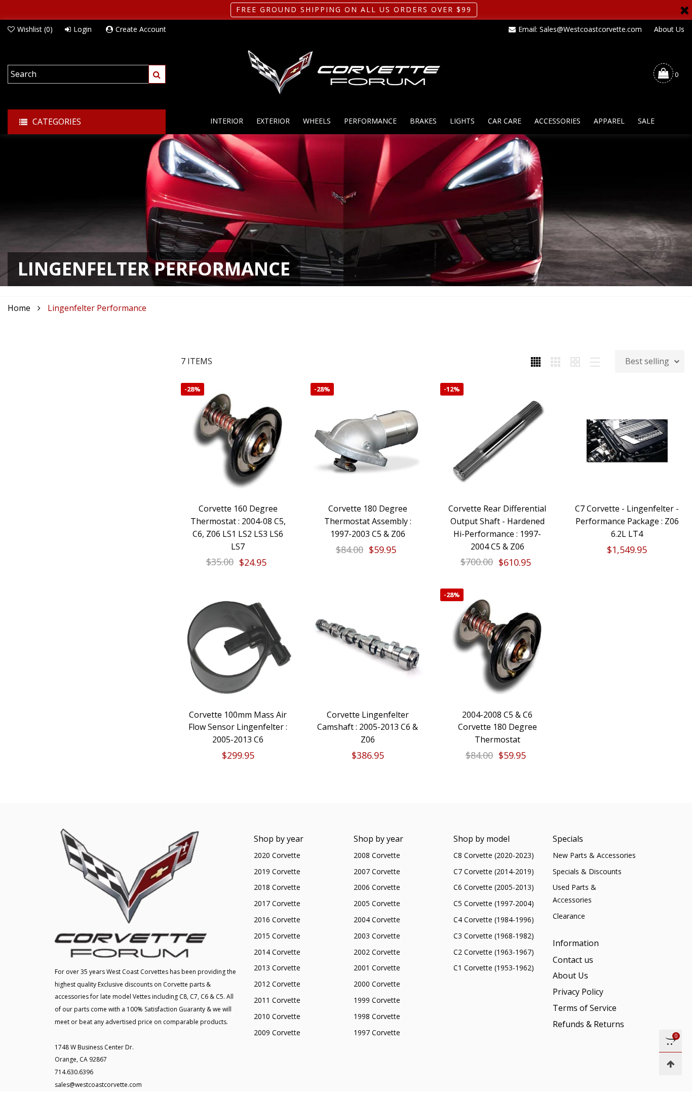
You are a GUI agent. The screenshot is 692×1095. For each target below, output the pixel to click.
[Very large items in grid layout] (575, 361)
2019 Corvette (277, 871)
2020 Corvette (277, 855)
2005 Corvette (377, 903)
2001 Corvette (377, 967)
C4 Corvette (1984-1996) (493, 919)
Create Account (141, 29)
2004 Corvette (377, 919)
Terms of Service (585, 1007)
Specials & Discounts (587, 871)
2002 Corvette (377, 952)
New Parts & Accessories (594, 855)
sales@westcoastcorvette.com (98, 1084)
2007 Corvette (377, 871)
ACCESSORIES (557, 121)
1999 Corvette (377, 1000)
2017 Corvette (277, 903)
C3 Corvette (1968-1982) (493, 936)
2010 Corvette (277, 1016)
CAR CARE (504, 121)
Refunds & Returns (588, 1024)
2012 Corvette (277, 984)
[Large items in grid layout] (555, 361)
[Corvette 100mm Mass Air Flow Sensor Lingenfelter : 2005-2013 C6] (238, 646)
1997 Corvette (377, 1032)
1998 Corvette (377, 1016)
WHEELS (317, 121)
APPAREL (609, 121)
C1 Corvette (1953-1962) (493, 967)
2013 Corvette (277, 967)
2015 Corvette (277, 936)
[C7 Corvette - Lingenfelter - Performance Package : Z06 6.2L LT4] (627, 440)
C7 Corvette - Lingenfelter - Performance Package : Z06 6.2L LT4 (627, 521)
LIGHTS (462, 121)
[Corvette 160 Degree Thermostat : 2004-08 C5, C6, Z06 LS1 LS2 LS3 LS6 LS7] (238, 440)
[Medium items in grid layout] (536, 361)
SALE (646, 121)
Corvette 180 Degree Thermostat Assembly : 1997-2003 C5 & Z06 (367, 521)
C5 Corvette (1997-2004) (493, 903)
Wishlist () (35, 29)
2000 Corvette (377, 984)
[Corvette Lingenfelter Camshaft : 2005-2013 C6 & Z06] (368, 646)
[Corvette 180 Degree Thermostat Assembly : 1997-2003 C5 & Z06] (368, 440)
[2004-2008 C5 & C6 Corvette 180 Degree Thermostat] (497, 646)
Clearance (569, 916)
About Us (669, 29)
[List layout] (595, 361)
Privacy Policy (578, 991)
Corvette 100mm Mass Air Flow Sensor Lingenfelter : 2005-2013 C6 (237, 727)
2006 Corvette (377, 887)
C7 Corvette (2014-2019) (493, 871)
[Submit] (157, 74)
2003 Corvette (377, 936)
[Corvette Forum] (346, 73)
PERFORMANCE (370, 121)
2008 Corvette (377, 855)
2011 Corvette (277, 1000)
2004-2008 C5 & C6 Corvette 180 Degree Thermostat (497, 727)
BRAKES (423, 121)
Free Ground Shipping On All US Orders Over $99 (354, 9)
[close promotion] (684, 10)
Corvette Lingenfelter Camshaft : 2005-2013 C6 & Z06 (367, 727)
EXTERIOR (273, 121)
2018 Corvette (277, 887)
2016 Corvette (277, 919)
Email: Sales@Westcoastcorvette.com (580, 29)
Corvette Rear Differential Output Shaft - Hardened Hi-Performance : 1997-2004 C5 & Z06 (497, 527)
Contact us (573, 959)
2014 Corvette (277, 952)
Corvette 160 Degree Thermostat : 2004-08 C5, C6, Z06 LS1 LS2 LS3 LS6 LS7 (238, 527)
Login (82, 29)
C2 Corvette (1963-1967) (493, 952)
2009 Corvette (277, 1032)
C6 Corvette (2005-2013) (493, 887)
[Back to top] (670, 1063)
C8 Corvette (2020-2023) (493, 855)
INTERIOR (226, 121)
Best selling (647, 361)
